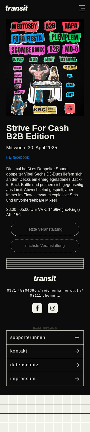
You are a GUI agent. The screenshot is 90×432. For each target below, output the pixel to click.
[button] (82, 8)
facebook (17, 157)
